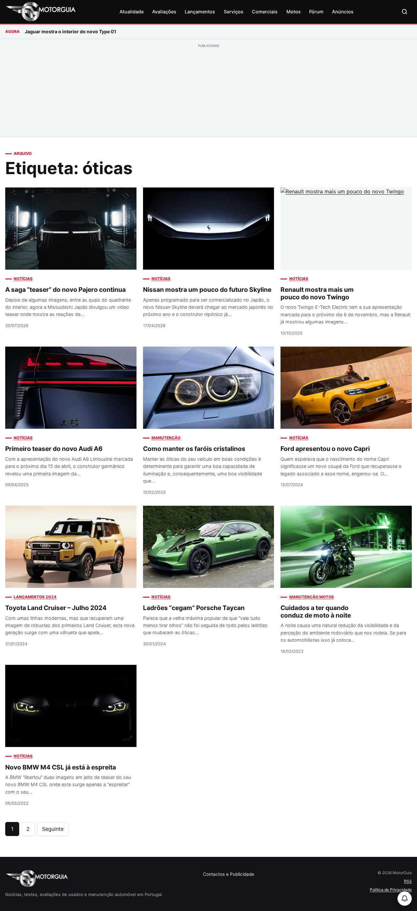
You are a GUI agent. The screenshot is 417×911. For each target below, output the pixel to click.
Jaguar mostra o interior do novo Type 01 (70, 31)
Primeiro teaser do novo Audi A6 (54, 449)
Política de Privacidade (391, 889)
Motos (293, 11)
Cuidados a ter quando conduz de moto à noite (315, 611)
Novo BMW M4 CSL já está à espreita (60, 767)
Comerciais (265, 11)
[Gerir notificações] (404, 898)
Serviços (233, 11)
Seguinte (53, 829)
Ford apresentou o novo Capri (325, 449)
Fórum (316, 11)
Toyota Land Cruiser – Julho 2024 (56, 608)
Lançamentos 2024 (35, 596)
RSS (408, 881)
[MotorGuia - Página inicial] (40, 12)
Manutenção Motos (311, 596)
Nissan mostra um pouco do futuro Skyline (207, 289)
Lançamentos (200, 11)
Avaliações (164, 11)
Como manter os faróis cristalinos (194, 449)
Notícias (23, 278)
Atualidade (132, 11)
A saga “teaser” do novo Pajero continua (65, 289)
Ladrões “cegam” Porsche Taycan (194, 608)
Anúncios (342, 11)
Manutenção (165, 437)
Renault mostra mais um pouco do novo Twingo (317, 293)
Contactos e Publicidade (228, 874)
